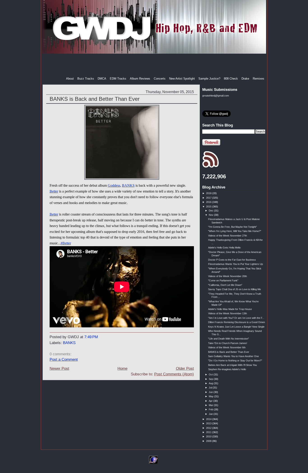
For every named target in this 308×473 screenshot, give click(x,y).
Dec (211, 210)
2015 (209, 206)
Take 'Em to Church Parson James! (227, 343)
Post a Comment (64, 359)
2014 (209, 419)
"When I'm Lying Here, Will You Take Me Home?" (234, 231)
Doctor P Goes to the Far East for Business (232, 259)
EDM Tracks (118, 78)
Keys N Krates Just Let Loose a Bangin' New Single (236, 326)
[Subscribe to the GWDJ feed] (210, 166)
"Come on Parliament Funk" (223, 280)
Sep (211, 379)
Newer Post (59, 368)
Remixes (258, 78)
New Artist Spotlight (182, 78)
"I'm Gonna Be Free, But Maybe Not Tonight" (232, 226)
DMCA (102, 78)
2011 (209, 432)
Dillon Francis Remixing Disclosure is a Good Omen (236, 322)
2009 (209, 441)
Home (122, 368)
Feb (211, 409)
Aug (211, 383)
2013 (209, 423)
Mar (211, 405)
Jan (211, 414)
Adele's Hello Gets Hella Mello (224, 247)
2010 (209, 436)
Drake (245, 78)
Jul (211, 387)
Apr (211, 401)
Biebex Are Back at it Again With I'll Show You (232, 365)
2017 (209, 197)
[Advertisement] (154, 65)
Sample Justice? (209, 78)
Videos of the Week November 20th (227, 276)
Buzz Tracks (85, 78)
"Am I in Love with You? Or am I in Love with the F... (236, 318)
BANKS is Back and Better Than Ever (95, 99)
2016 (209, 202)
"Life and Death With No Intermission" (228, 338)
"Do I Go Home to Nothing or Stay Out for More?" (235, 360)
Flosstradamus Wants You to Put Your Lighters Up (235, 264)
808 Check (231, 78)
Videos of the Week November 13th (227, 313)
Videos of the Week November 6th (227, 347)
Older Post (185, 368)
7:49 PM (91, 337)
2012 (209, 428)
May (211, 396)
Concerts (159, 78)
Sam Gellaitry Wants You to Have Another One (233, 356)
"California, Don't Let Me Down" (225, 285)
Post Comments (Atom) (174, 374)
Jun (211, 392)
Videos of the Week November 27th (227, 235)
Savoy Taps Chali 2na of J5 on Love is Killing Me (234, 289)
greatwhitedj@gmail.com (215, 95)
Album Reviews (140, 78)
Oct (211, 374)
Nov (211, 215)
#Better (66, 243)
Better (54, 191)
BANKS (128, 185)
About (70, 78)
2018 (209, 193)
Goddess (114, 185)
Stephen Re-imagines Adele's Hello (227, 369)
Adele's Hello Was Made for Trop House (230, 309)
